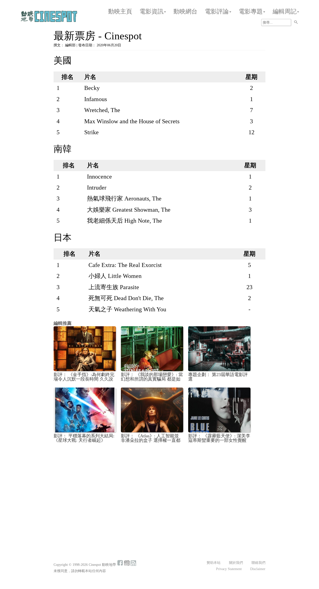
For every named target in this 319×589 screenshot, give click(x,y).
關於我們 (236, 563)
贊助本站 (214, 563)
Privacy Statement (229, 569)
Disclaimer (257, 569)
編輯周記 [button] (285, 11)
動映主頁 (120, 11)
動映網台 (185, 11)
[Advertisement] (159, 484)
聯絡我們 (258, 563)
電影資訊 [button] (151, 11)
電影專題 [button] (251, 11)
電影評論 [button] (217, 11)
